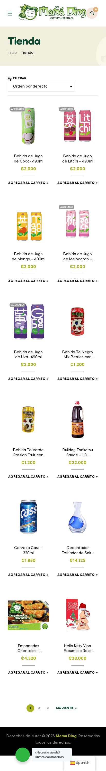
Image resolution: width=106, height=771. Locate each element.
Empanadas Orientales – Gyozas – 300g (28, 649)
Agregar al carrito (26, 183)
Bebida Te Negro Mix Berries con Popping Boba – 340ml (77, 355)
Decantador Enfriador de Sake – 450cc (78, 551)
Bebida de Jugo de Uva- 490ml (28, 354)
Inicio (12, 53)
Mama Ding (66, 736)
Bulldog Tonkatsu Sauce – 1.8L (78, 452)
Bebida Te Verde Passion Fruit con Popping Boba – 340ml (28, 453)
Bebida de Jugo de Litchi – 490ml (77, 159)
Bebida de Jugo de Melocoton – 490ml (77, 257)
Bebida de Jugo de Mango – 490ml (28, 256)
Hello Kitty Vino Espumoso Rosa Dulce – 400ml (78, 649)
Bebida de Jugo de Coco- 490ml (28, 159)
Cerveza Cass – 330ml (28, 550)
